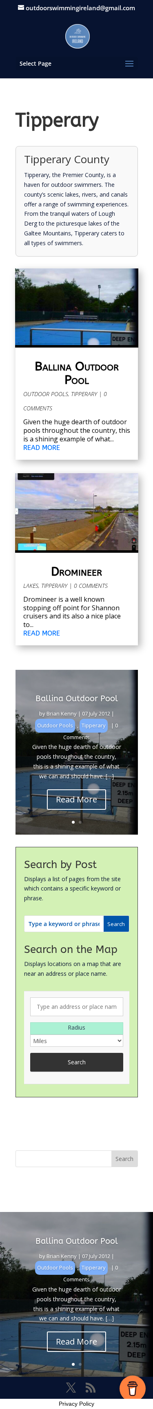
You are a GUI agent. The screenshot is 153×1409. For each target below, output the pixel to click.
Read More (76, 799)
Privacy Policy (76, 1403)
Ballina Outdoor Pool (77, 373)
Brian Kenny (62, 713)
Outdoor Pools (45, 394)
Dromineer (76, 571)
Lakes (30, 585)
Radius (76, 1027)
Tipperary (84, 394)
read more (41, 448)
